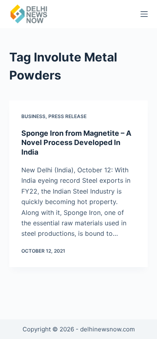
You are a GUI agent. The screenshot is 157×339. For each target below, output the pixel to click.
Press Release (67, 116)
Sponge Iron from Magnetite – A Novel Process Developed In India (76, 142)
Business (33, 116)
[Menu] (144, 14)
